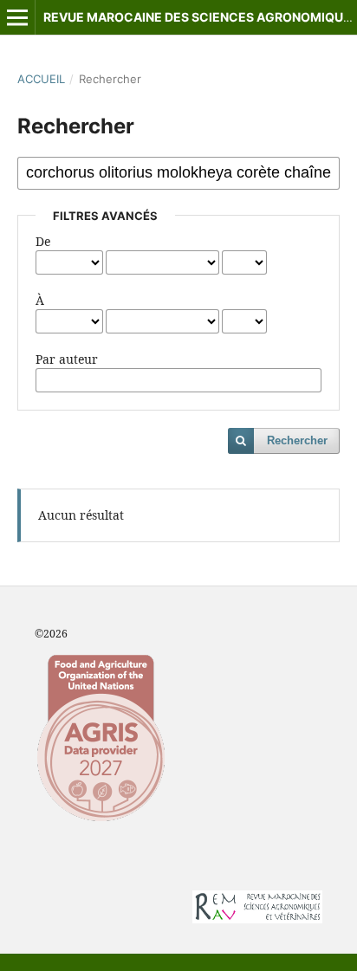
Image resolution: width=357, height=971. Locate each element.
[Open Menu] (17, 17)
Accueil (41, 79)
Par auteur (67, 359)
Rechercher (297, 440)
